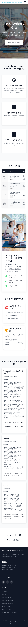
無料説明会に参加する (14, 42)
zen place (4, 594)
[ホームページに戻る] (12, 2)
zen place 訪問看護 (7, 603)
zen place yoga (6, 597)
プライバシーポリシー (8, 609)
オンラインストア (7, 606)
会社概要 (4, 591)
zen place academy (7, 600)
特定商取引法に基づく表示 (9, 612)
